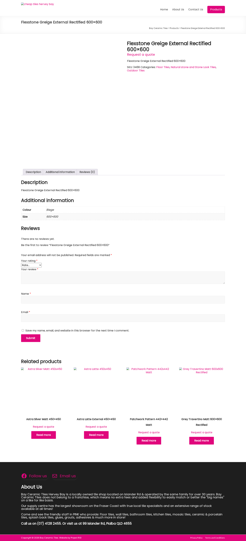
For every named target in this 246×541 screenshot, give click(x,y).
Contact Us (195, 9)
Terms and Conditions (215, 537)
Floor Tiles (163, 67)
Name (26, 294)
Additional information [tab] (60, 172)
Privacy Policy (196, 537)
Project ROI (76, 537)
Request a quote (141, 54)
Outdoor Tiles (136, 70)
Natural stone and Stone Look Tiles (193, 67)
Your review (29, 269)
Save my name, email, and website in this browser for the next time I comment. (77, 330)
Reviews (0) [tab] (87, 172)
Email (25, 312)
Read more (43, 435)
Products (216, 9)
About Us (178, 9)
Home (164, 9)
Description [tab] (33, 172)
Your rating (29, 261)
